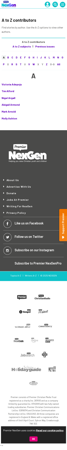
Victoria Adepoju (12, 84)
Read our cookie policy (49, 430)
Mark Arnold (9, 111)
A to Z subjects (22, 46)
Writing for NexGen (20, 206)
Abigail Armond (11, 104)
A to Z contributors (33, 41)
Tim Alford (8, 91)
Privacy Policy (16, 212)
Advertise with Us (19, 186)
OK (33, 439)
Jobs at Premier (18, 199)
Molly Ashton (9, 118)
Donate (11, 193)
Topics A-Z (15, 275)
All (58, 64)
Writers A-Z (31, 275)
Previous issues (45, 46)
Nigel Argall (8, 97)
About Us (13, 180)
